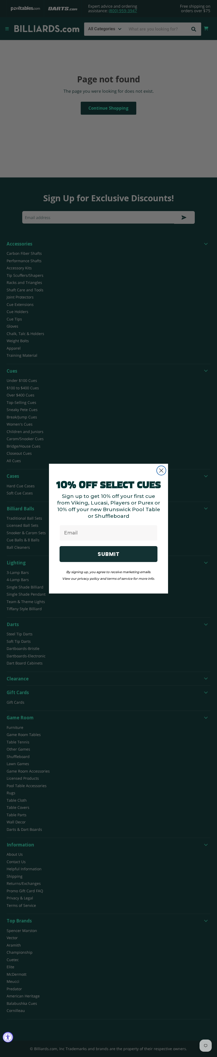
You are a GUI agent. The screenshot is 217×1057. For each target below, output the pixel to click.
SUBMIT (109, 554)
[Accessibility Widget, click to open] (8, 1037)
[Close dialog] (161, 470)
